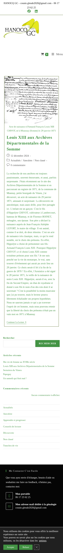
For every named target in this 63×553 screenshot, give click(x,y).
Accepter (10, 547)
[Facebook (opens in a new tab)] (29, 11)
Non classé (40, 160)
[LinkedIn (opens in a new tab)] (35, 11)
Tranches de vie (10, 445)
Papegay (7, 374)
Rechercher (9, 338)
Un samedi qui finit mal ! (15, 378)
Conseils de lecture (12, 426)
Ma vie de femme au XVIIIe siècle (19, 362)
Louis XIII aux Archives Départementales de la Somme (29, 143)
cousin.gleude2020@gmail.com (31, 507)
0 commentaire (18, 165)
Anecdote (27, 160)
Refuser (26, 547)
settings (42, 540)
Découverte (8, 433)
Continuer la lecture (16, 322)
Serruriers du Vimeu (12, 370)
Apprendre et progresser (14, 420)
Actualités (15, 160)
